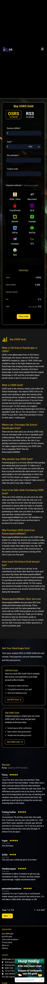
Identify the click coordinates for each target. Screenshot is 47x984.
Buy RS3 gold (7, 937)
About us (5, 945)
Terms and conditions (10, 939)
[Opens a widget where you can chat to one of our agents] (29, 970)
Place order (23, 316)
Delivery (5, 948)
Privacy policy (7, 942)
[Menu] (42, 49)
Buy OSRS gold (7, 934)
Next (6, 916)
